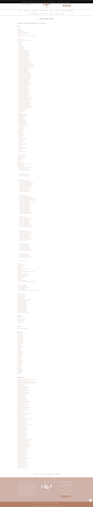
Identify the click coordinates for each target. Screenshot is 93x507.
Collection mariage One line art (24, 90)
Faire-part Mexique (21, 391)
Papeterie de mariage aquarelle (23, 387)
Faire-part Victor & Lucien (22, 464)
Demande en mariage (21, 318)
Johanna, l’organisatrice (23, 289)
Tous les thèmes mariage (22, 311)
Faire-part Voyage (22, 260)
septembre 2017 (20, 346)
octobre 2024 (20, 338)
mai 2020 (19, 344)
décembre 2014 (20, 369)
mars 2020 (20, 345)
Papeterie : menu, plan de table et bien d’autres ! (27, 281)
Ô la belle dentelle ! (21, 412)
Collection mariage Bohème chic (24, 57)
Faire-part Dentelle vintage (22, 467)
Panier (20, 137)
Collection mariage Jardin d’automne (26, 203)
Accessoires (21, 42)
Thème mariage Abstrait (22, 301)
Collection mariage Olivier (23, 89)
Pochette (20, 142)
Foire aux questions (21, 157)
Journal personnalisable (23, 126)
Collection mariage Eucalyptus (24, 68)
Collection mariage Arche (23, 51)
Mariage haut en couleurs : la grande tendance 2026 (27, 381)
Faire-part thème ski (21, 455)
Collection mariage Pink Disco (24, 93)
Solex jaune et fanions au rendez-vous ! (24, 413)
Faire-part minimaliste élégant (23, 402)
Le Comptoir (20, 162)
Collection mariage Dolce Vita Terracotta (26, 65)
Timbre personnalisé (22, 151)
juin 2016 (19, 357)
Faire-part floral (20, 403)
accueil (45, 23)
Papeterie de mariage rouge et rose (24, 390)
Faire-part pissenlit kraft (22, 423)
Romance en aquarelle (22, 389)
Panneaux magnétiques (22, 270)
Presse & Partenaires (21, 277)
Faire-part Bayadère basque (23, 449)
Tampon (20, 150)
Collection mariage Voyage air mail (26, 213)
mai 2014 (19, 373)
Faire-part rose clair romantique (23, 404)
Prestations (20, 278)
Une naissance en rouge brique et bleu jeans (25, 441)
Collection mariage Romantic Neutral (26, 212)
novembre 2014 (20, 370)
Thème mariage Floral (21, 303)
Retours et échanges (21, 296)
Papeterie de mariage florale (23, 388)
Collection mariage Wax (24, 240)
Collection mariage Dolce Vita (24, 63)
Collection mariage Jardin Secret (24, 78)
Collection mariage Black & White (24, 55)
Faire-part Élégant (22, 173)
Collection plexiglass (21, 31)
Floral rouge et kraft (21, 416)
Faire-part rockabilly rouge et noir (24, 401)
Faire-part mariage (21, 320)
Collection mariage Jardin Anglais (25, 75)
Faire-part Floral (22, 179)
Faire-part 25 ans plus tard (22, 453)
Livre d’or (20, 127)
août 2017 (19, 347)
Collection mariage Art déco (24, 52)
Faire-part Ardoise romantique (23, 454)
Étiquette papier (22, 118)
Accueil (19, 28)
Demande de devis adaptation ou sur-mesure (26, 40)
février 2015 (20, 368)
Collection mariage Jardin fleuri (24, 77)
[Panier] (62, 13)
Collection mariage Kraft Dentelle (24, 79)
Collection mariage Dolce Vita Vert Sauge (26, 66)
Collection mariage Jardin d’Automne (25, 76)
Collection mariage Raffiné (24, 211)
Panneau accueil (22, 138)
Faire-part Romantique (23, 253)
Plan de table (21, 140)
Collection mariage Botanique (25, 180)
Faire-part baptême (21, 319)
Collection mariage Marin (24, 235)
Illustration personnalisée (23, 123)
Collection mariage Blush (23, 56)
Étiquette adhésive (22, 114)
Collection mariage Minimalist (25, 204)
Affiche (20, 43)
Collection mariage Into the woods (25, 74)
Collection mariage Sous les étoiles (25, 101)
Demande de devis (21, 39)
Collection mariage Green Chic (25, 220)
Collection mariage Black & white (25, 197)
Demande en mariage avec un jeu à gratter (25, 418)
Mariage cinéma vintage (22, 400)
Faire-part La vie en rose (22, 451)
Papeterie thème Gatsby (22, 394)
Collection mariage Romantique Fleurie (25, 99)
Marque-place (21, 130)
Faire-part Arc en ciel (21, 460)
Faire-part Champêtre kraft (22, 461)
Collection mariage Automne (24, 53)
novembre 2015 (20, 362)
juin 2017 (19, 349)
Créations (19, 34)
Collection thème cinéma (22, 429)
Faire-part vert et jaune (22, 436)
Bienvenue (19, 29)
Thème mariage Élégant (22, 302)
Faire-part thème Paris (22, 431)
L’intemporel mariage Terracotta (23, 380)
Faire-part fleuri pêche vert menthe (24, 406)
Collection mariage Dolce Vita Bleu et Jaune (26, 64)
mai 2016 (19, 358)
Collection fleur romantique (22, 437)
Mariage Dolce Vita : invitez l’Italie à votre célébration (27, 382)
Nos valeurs (20, 266)
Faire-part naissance (21, 321)
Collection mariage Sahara (23, 100)
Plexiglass (20, 141)
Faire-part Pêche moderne (22, 463)
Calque (20, 45)
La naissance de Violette (22, 414)
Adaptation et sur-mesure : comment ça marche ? (27, 35)
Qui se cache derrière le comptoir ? (24, 287)
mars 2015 (19, 367)
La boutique (20, 161)
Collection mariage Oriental (24, 91)
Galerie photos (20, 158)
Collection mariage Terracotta (24, 102)
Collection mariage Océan (23, 88)
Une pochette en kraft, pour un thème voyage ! (26, 424)
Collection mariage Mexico (23, 81)
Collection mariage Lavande (24, 80)
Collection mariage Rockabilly (25, 249)
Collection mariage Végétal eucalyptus (26, 226)
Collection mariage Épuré (23, 67)
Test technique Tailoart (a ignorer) (24, 300)
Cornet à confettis (22, 111)
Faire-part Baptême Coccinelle (23, 465)
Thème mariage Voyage (22, 310)
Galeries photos (43, 13)
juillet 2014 (19, 372)
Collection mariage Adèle (24, 244)
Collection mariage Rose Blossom (26, 191)
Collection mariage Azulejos (24, 54)
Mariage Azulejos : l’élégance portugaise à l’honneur (27, 379)
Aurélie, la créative (22, 288)
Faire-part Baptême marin (22, 450)
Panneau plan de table (23, 139)
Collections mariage (34, 13)
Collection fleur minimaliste (22, 438)
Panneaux (19, 269)
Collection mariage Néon (23, 86)
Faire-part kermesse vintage (23, 428)
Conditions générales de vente (23, 32)
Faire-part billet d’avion (22, 425)
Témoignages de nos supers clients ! (24, 299)
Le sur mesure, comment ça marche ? (24, 163)
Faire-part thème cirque (22, 399)
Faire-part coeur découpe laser (23, 440)
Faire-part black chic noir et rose (23, 443)
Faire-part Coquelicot (21, 466)
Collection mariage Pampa (23, 92)
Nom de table (21, 135)
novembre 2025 (20, 334)
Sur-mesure (57, 13)
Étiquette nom (21, 117)
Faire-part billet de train (22, 427)
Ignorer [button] (70, 2)
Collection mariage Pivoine (23, 94)
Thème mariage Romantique (23, 308)
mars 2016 (19, 359)
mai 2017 (19, 350)
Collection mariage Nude (23, 87)
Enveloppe (21, 113)
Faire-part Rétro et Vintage (23, 243)
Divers (20, 112)
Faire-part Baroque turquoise (23, 462)
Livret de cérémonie (22, 128)
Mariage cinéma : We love (22, 415)
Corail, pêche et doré (21, 417)
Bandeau (20, 44)
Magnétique (21, 129)
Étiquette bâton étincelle (23, 115)
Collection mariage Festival (23, 69)
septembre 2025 (20, 336)
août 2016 (19, 355)
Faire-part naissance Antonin (23, 430)
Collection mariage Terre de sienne (25, 103)
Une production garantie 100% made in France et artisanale (29, 290)
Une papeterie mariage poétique (23, 392)
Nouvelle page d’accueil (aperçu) (23, 268)
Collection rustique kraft (22, 442)
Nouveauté (20, 322)
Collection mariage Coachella (25, 232)
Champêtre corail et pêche (22, 426)
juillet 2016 (19, 356)
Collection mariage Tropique (24, 104)
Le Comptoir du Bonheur (46, 4)
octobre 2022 (20, 343)
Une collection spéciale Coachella (24, 393)
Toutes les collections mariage (23, 312)
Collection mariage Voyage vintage (26, 250)
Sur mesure (20, 298)
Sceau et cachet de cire (23, 148)
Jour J (19, 160)
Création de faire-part (22, 280)
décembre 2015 (20, 361)
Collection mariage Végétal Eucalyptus (26, 105)
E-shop (19, 41)
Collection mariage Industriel (25, 202)
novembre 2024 (20, 337)
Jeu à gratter (21, 125)
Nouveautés (21, 136)
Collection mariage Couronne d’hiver (25, 62)
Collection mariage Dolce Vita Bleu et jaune (27, 198)
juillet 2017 (19, 348)
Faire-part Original (22, 230)
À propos (51, 13)
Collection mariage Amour (23, 50)
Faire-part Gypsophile (21, 405)
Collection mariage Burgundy (25, 181)
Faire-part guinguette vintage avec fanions (25, 439)
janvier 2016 (20, 360)
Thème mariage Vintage (22, 309)
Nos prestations (21, 265)
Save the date (21, 147)
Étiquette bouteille (22, 116)
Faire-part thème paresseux (22, 448)
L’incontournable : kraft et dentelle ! (24, 407)
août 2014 (19, 371)
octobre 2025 (20, 335)
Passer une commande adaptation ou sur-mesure (26, 271)
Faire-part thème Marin (22, 452)
